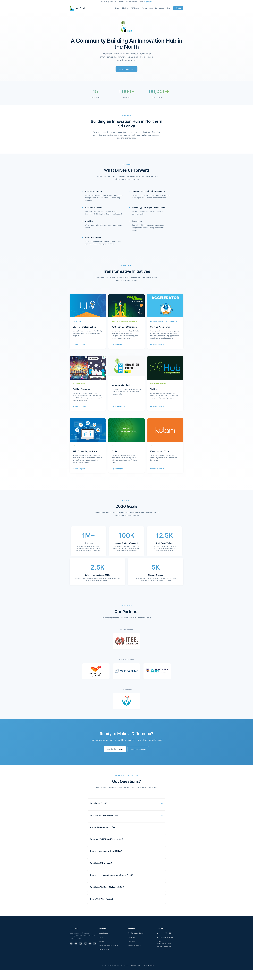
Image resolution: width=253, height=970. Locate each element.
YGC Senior (131, 941)
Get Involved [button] (159, 8)
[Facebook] (71, 943)
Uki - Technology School (135, 933)
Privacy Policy (135, 965)
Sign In (169, 8)
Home (117, 8)
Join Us (178, 8)
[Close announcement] (182, 2)
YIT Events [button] (135, 8)
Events (101, 937)
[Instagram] (85, 943)
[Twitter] (75, 943)
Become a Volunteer (138, 749)
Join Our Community (126, 69)
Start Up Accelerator (134, 945)
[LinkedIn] (80, 943)
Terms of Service (148, 965)
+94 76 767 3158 (165, 933)
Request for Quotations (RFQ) (108, 945)
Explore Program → (79, 344)
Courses (101, 941)
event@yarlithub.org (166, 937)
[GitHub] (94, 943)
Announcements (104, 949)
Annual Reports (147, 8)
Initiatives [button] (125, 8)
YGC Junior (131, 937)
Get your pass (148, 1)
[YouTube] (90, 943)
